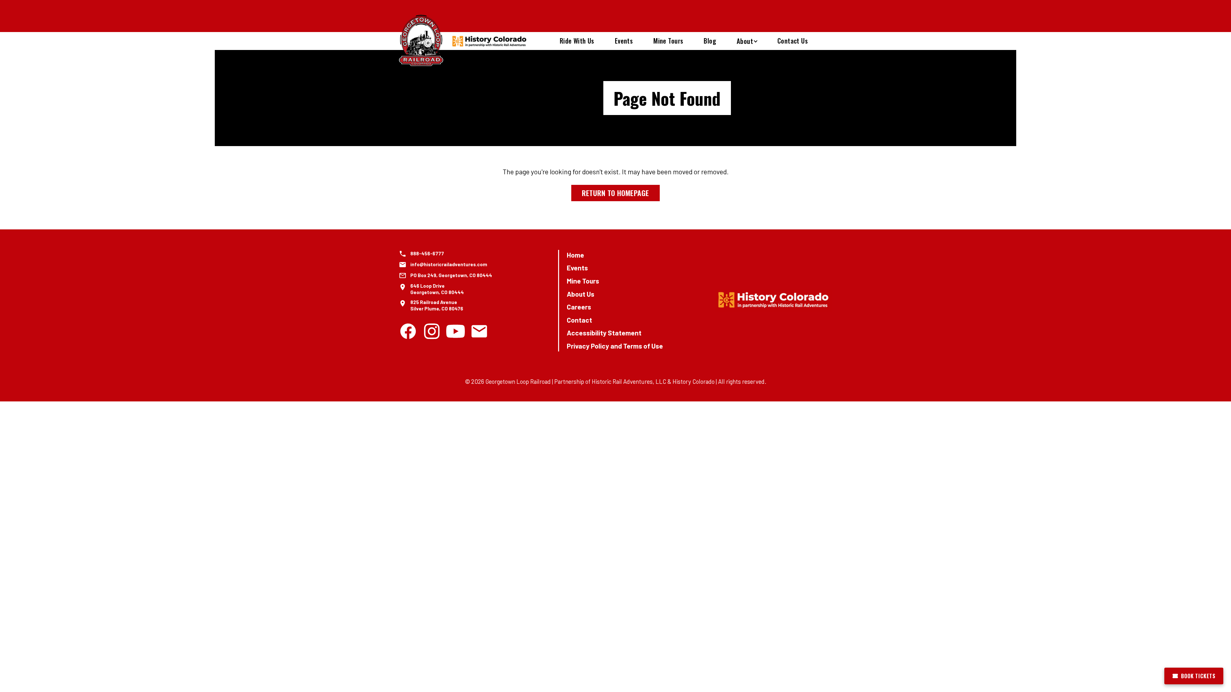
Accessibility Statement (604, 333)
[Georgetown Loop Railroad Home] (421, 41)
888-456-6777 (427, 253)
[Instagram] (432, 331)
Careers (579, 307)
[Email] (479, 331)
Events (624, 40)
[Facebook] (408, 331)
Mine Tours (668, 40)
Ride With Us (577, 40)
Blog (710, 40)
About (745, 41)
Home (575, 255)
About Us (580, 294)
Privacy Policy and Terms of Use (615, 346)
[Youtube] (455, 331)
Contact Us (792, 40)
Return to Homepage (615, 192)
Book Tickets (1198, 676)
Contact (579, 320)
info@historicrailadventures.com (448, 264)
